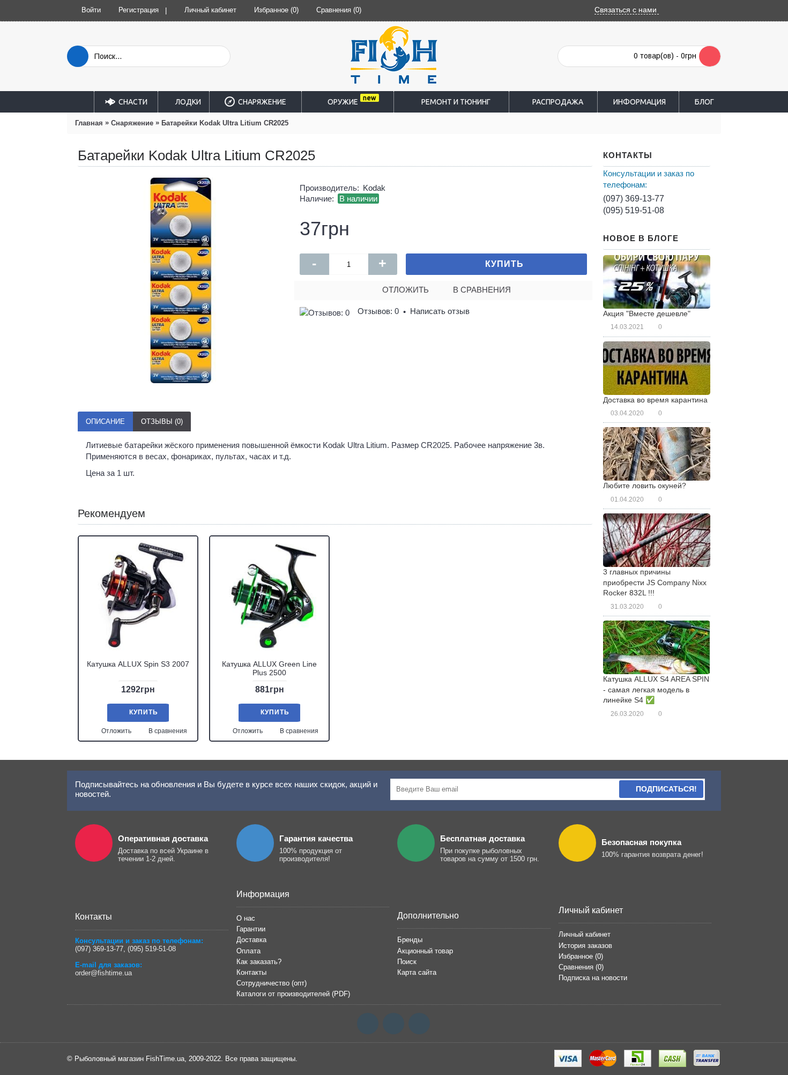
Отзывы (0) (162, 421)
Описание (105, 421)
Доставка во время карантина (655, 399)
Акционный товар (425, 951)
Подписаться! (666, 789)
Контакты (251, 972)
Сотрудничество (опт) (271, 983)
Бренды (409, 940)
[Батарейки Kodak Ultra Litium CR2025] (181, 280)
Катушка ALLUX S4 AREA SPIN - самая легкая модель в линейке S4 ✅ (656, 689)
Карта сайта (416, 972)
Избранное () (581, 956)
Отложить (405, 289)
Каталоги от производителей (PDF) (293, 994)
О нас (245, 918)
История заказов (585, 946)
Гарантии (250, 929)
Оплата (248, 951)
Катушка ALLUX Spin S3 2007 (138, 664)
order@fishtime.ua (103, 973)
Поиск (407, 962)
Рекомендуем (111, 513)
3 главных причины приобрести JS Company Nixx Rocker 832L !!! (655, 582)
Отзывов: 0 (378, 311)
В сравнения (482, 289)
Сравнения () (581, 967)
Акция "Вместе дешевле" (646, 313)
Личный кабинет (585, 934)
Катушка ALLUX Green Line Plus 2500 (269, 668)
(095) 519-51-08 (633, 210)
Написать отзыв (440, 311)
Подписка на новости (593, 978)
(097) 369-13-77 (633, 198)
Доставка (251, 940)
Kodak (374, 187)
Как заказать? (258, 962)
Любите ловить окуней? (644, 485)
